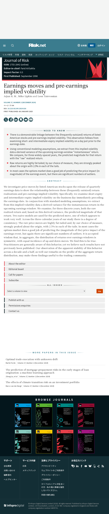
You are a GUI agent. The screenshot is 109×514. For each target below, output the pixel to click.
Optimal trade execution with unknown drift (32, 359)
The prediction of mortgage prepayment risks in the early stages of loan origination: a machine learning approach (47, 371)
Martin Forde (11, 363)
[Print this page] (31, 120)
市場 (17, 55)
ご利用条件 (46, 479)
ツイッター (90, 466)
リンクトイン (77, 466)
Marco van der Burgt (14, 386)
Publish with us (16, 300)
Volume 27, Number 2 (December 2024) (20, 102)
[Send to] (26, 120)
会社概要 (7, 466)
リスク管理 (7, 55)
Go (99, 291)
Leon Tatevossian (47, 96)
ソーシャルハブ (98, 466)
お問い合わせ (9, 470)
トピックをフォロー (73, 466)
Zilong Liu (9, 376)
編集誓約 (7, 475)
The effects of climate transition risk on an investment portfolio (42, 382)
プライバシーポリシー (50, 475)
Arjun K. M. (10, 96)
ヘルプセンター (10, 479)
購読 (92, 45)
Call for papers (16, 274)
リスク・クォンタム (66, 55)
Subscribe (14, 280)
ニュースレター (85, 466)
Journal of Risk (16, 60)
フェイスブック (81, 466)
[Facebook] (11, 120)
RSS (102, 466)
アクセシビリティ (48, 466)
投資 (30, 55)
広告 (24, 466)
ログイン (101, 45)
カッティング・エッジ (44, 55)
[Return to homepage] (37, 46)
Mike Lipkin (25, 96)
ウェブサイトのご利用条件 (52, 470)
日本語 (84, 45)
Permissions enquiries (19, 305)
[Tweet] (6, 120)
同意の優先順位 (48, 494)
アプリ (94, 466)
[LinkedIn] (16, 120)
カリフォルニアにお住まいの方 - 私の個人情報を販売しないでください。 (52, 487)
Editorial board (16, 269)
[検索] (13, 46)
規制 (24, 55)
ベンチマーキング (85, 55)
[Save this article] (21, 120)
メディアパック (29, 470)
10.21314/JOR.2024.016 (17, 108)
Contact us (14, 311)
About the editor (17, 263)
